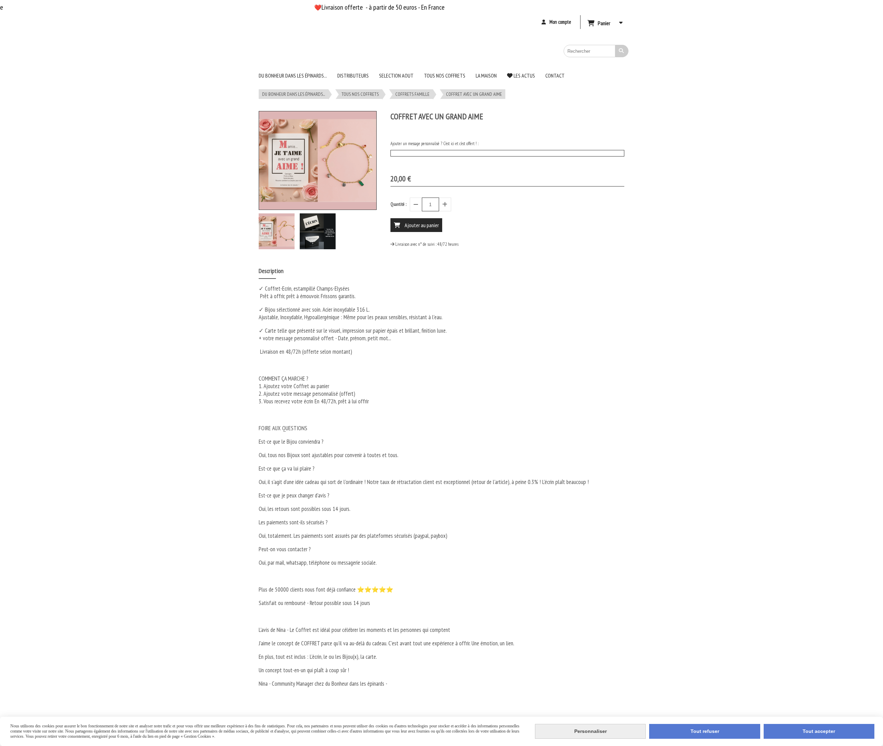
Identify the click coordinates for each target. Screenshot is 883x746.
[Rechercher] (621, 51)
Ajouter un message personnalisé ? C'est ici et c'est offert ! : (434, 144)
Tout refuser (705, 731)
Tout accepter (819, 731)
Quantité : (398, 204)
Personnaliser (590, 731)
